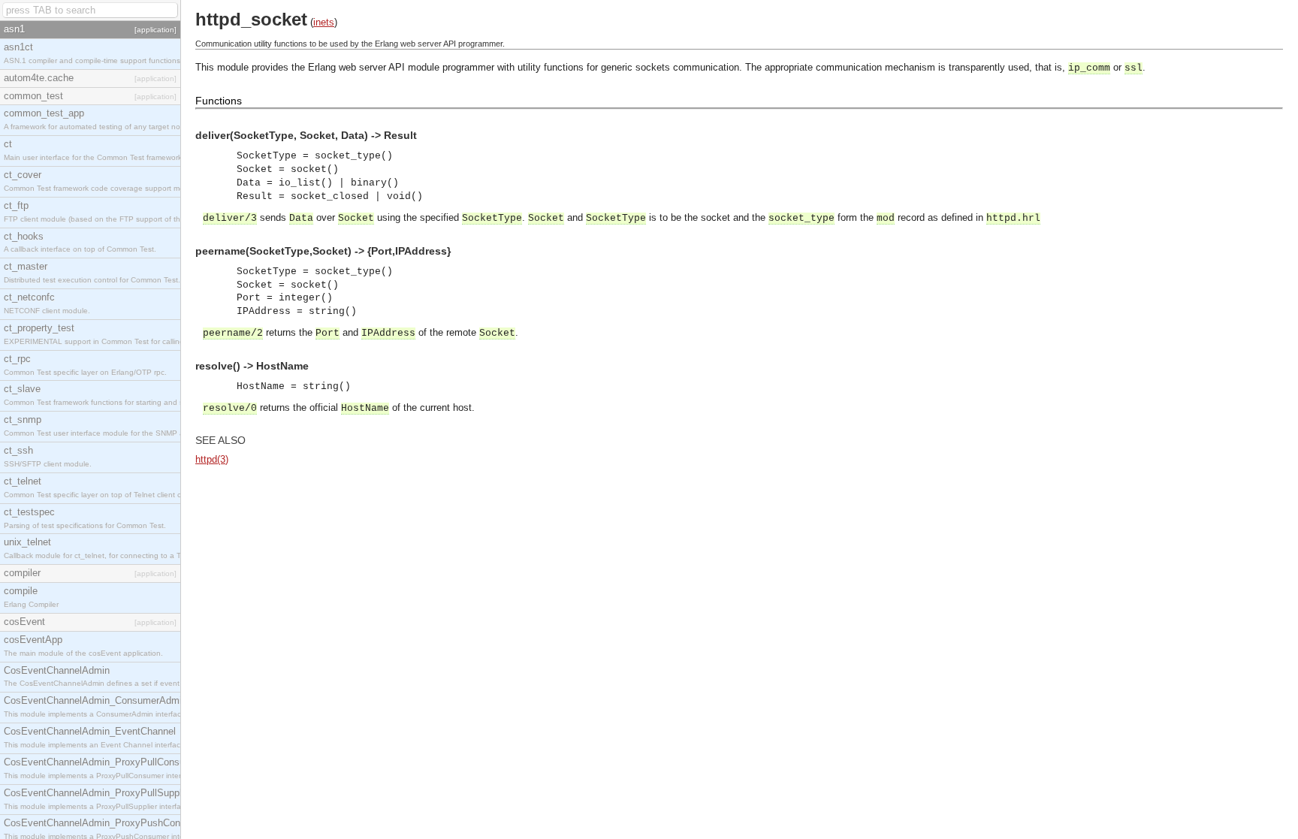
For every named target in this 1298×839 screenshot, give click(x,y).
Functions (218, 101)
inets (323, 22)
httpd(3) (211, 459)
